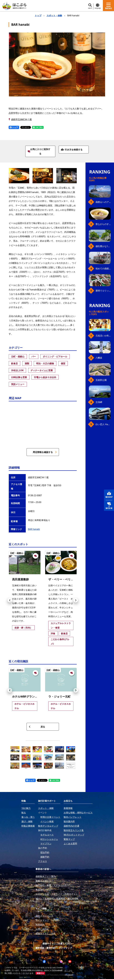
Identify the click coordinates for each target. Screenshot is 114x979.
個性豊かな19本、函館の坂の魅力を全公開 (103, 246)
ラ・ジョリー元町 (59, 696)
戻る (43, 726)
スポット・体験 (54, 15)
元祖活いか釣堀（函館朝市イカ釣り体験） (103, 335)
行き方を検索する (74, 149)
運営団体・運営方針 (45, 947)
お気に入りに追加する (40, 151)
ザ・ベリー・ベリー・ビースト (67, 579)
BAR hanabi (34, 529)
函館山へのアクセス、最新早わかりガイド (103, 201)
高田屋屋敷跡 (20, 579)
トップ (38, 15)
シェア (15, 127)
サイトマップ (65, 947)
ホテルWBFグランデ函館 (27, 696)
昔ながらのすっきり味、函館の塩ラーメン (103, 224)
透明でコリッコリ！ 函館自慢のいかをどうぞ (103, 290)
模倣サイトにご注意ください (57, 943)
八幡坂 (99, 357)
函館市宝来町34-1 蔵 (21, 119)
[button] (10, 600)
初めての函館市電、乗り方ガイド (103, 268)
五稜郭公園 (101, 380)
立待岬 (99, 402)
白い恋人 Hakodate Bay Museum (103, 424)
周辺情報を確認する (43, 452)
